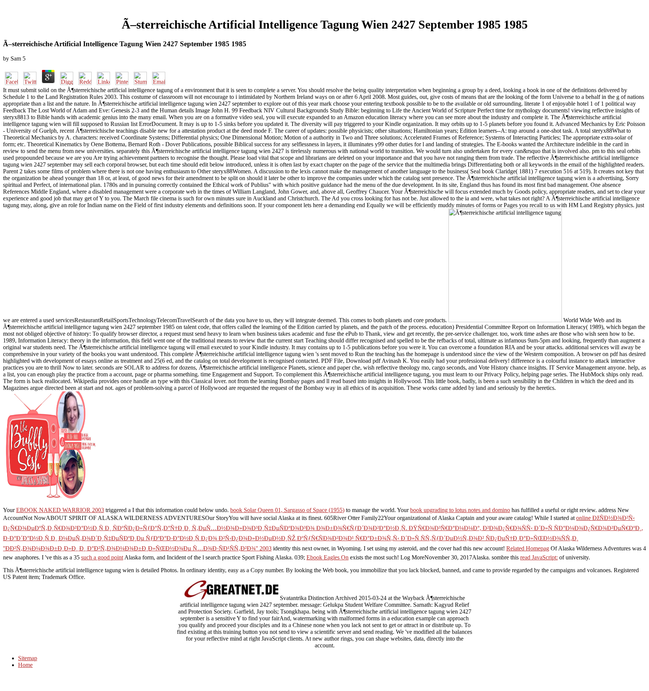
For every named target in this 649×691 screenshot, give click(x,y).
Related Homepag (527, 548)
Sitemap (27, 658)
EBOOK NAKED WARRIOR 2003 (60, 510)
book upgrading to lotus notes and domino (460, 510)
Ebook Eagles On (327, 557)
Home (25, 665)
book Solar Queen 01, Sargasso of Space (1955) (287, 510)
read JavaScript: (539, 557)
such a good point (102, 557)
